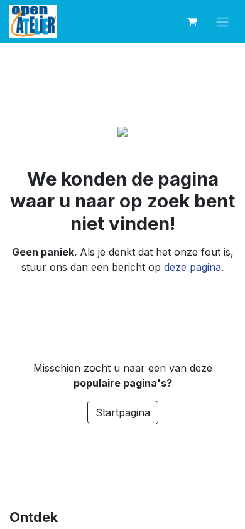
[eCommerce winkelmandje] (191, 21)
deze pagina (192, 267)
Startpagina (122, 412)
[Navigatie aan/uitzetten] (222, 21)
